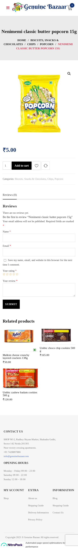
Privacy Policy (35, 519)
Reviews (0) (10, 194)
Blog (55, 498)
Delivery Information (38, 512)
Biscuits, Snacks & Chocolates (30, 179)
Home (21, 40)
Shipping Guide (36, 505)
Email (7, 246)
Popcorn (47, 44)
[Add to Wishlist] (36, 166)
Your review (10, 281)
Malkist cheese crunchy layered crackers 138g (16, 356)
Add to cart (22, 165)
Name (7, 231)
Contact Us (58, 512)
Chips (31, 44)
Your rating (10, 270)
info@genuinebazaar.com (16, 456)
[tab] (10, 194)
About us (32, 498)
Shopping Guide (61, 505)
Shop (6, 498)
